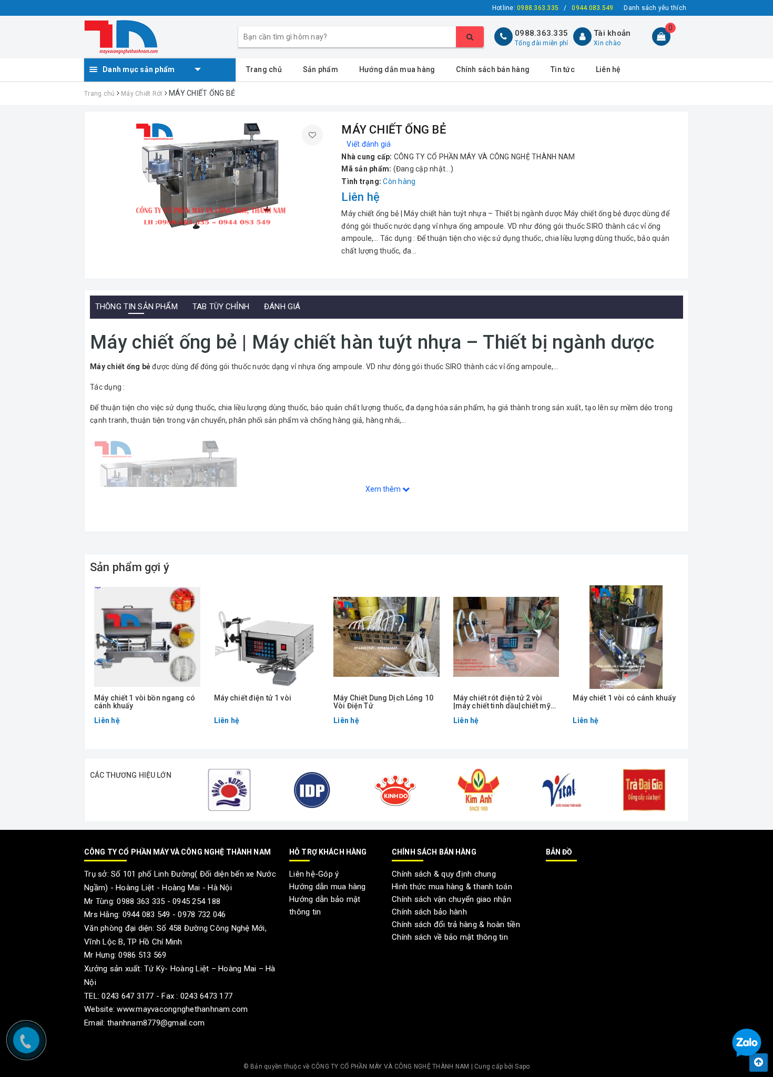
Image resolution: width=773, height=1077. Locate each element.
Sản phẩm (320, 69)
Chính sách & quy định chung (444, 874)
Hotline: (525, 8)
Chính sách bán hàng (493, 69)
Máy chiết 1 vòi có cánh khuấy (624, 698)
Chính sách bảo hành (429, 912)
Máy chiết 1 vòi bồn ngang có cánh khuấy (144, 702)
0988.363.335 (541, 33)
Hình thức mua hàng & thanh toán (452, 886)
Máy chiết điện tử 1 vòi (252, 698)
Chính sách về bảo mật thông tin (450, 937)
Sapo (522, 1066)
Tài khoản (612, 33)
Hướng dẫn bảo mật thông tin (324, 906)
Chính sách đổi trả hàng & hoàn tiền (456, 924)
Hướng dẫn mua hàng (397, 69)
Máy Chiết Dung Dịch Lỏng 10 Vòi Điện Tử (383, 702)
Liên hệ (608, 69)
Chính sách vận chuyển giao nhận (451, 899)
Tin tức (563, 69)
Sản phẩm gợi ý (129, 567)
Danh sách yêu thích (655, 8)
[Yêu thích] (312, 135)
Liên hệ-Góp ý (314, 874)
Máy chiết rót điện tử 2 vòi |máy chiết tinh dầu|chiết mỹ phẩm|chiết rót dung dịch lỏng (505, 702)
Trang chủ (264, 69)
